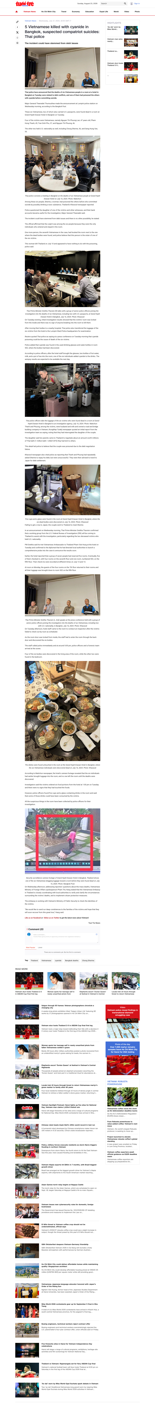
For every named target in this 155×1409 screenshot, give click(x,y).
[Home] (16, 11)
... (108, 75)
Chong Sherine (88, 960)
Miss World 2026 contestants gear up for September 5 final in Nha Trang (70, 1305)
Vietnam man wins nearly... (114, 40)
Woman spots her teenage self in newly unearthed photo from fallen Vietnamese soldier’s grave (60, 993)
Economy (76, 12)
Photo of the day (122, 1044)
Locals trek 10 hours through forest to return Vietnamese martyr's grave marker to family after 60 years (124, 993)
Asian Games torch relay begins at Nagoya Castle (62, 1185)
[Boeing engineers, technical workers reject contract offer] (27, 1330)
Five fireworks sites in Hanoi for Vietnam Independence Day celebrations (67, 1345)
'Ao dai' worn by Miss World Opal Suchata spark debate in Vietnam (70, 1384)
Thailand (34, 960)
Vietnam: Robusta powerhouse (117, 1083)
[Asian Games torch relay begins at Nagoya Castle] (27, 1191)
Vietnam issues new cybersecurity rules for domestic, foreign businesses (67, 1206)
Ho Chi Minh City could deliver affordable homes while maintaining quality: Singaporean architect (70, 1265)
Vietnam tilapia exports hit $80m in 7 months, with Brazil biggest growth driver (69, 1166)
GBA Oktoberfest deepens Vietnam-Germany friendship (65, 1244)
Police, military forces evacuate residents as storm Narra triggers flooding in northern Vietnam (69, 1146)
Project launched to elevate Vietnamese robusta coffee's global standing (122, 1139)
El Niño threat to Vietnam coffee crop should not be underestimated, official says (63, 1225)
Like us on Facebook (33, 918)
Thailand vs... (112, 51)
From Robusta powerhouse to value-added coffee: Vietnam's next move (122, 1124)
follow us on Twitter (51, 918)
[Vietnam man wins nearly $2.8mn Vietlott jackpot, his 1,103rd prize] (131, 42)
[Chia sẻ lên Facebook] (17, 27)
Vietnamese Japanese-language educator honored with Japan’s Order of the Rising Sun (69, 1285)
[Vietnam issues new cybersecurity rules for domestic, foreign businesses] (27, 1211)
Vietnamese (46, 960)
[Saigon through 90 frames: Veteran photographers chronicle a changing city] (27, 1012)
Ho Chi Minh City (48, 12)
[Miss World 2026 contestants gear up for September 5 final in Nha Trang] (27, 1310)
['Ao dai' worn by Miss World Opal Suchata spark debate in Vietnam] (131, 30)
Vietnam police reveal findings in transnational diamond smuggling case (122, 1012)
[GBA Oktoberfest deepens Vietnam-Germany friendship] (27, 1250)
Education (89, 12)
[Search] (125, 3)
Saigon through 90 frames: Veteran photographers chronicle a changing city (68, 1007)
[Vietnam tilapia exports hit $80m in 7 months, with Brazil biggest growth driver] (27, 1171)
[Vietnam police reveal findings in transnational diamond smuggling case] (122, 1028)
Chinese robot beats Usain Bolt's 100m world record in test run (68, 1125)
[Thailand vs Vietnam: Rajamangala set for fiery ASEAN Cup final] (131, 54)
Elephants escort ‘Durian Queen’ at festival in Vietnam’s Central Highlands (93, 993)
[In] (17, 43)
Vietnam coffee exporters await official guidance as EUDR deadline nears (122, 1154)
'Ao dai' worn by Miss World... (114, 28)
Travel (63, 12)
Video (126, 12)
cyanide (58, 960)
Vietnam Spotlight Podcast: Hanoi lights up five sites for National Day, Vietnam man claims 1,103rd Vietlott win (69, 1106)
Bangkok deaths (71, 960)
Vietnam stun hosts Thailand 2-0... (115, 64)
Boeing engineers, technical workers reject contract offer (66, 1324)
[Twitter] (17, 32)
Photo (137, 12)
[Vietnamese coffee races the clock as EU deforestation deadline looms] (122, 1096)
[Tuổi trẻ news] (24, 3)
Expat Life (104, 12)
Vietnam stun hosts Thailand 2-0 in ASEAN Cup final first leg (28, 993)
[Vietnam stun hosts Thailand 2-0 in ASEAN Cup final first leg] (131, 66)
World (116, 12)
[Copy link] (17, 22)
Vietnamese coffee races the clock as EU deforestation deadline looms (122, 1110)
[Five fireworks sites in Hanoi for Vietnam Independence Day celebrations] (27, 1350)
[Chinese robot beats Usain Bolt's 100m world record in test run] (27, 1131)
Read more (21, 969)
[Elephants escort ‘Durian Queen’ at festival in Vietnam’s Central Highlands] (94, 981)
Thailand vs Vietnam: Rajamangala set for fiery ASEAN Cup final (68, 1364)
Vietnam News (30, 12)
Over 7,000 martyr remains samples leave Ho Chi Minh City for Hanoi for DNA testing (122, 1049)
